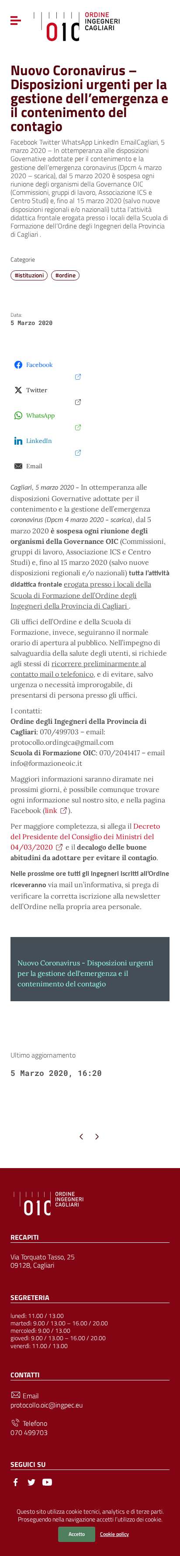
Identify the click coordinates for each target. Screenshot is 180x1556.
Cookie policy (114, 1534)
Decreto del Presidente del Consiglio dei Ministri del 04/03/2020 (85, 836)
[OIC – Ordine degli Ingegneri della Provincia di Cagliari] (77, 25)
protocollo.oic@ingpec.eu (46, 1405)
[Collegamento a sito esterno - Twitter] (31, 1481)
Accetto (77, 1534)
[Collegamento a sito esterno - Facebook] (15, 1481)
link (51, 810)
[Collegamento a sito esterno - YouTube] (47, 1481)
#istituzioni (29, 275)
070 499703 (29, 1432)
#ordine (65, 275)
